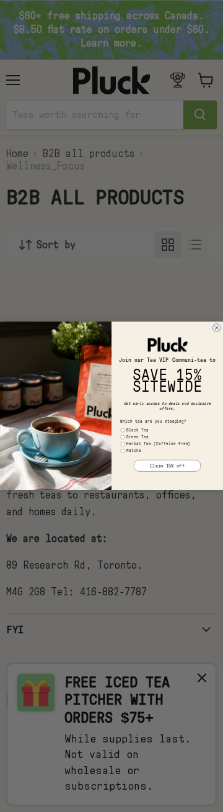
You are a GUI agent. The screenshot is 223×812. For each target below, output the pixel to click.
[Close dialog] (216, 328)
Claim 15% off (167, 466)
